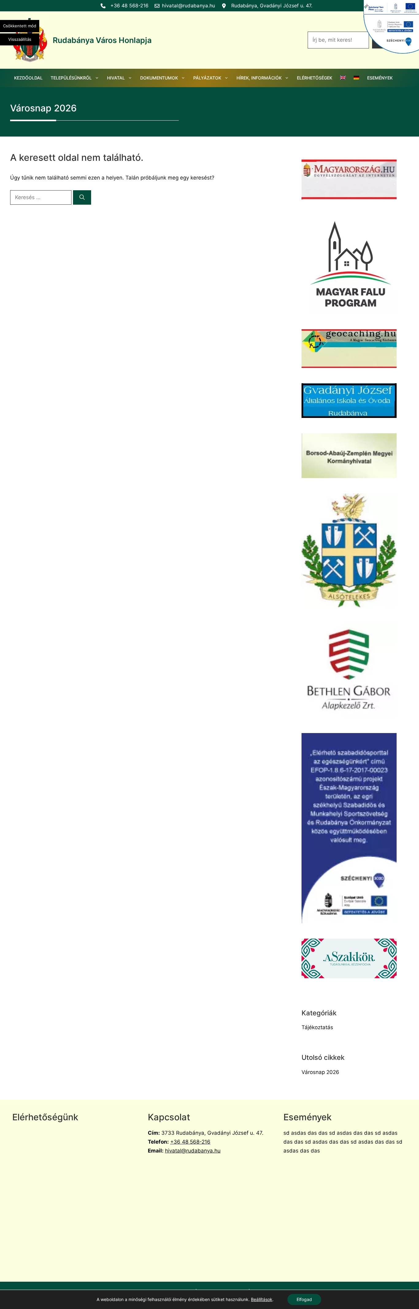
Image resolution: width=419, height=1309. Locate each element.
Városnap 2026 (320, 1072)
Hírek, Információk (259, 77)
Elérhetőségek (314, 77)
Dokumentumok (159, 77)
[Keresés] (82, 197)
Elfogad (304, 1299)
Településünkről (71, 77)
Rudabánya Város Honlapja (102, 40)
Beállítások (261, 1299)
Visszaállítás (19, 39)
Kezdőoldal (28, 77)
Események (380, 77)
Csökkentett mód (19, 25)
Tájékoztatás (317, 1027)
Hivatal (116, 77)
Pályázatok (207, 77)
